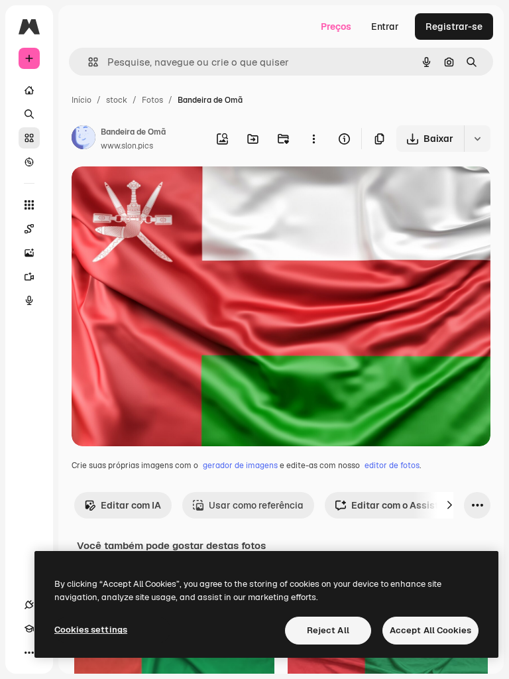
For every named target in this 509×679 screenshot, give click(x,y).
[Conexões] (29, 604)
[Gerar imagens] (29, 252)
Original (156, 192)
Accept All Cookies (430, 630)
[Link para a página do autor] (83, 139)
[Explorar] (29, 161)
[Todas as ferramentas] (29, 205)
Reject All (328, 630)
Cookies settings (90, 629)
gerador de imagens (240, 465)
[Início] (29, 90)
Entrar (385, 26)
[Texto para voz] (29, 300)
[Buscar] (29, 114)
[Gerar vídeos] (29, 276)
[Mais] (29, 652)
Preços (336, 26)
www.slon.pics (127, 146)
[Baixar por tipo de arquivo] (477, 138)
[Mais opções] (313, 138)
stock (116, 100)
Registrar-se (453, 26)
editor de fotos (392, 465)
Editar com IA (131, 505)
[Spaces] (29, 228)
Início (81, 100)
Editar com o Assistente (404, 505)
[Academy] (29, 628)
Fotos (152, 100)
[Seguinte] (449, 505)
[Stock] (29, 138)
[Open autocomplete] (88, 62)
